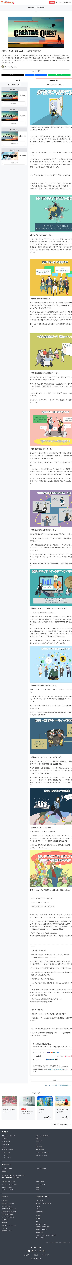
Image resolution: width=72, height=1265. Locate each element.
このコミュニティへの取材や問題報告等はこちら (57, 1085)
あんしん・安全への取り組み (43, 1203)
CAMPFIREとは (40, 1200)
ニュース (38, 1206)
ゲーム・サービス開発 (7, 1149)
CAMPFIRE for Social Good (9, 1209)
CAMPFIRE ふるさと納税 (8, 1217)
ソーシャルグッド (6, 1158)
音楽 (37, 1138)
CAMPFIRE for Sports (7, 1214)
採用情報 (36, 1255)
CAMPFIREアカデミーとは (8, 1181)
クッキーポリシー (40, 1238)
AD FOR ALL (5, 1220)
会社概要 (26, 1255)
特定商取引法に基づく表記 (43, 1227)
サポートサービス (40, 1184)
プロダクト (5, 1138)
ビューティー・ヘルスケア (42, 1152)
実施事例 (38, 1187)
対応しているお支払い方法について (58, 1069)
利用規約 (38, 1218)
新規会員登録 (67, 2)
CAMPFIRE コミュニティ (8, 1203)
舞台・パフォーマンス (41, 1155)
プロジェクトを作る (7, 1168)
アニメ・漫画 (5, 1144)
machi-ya (4, 1228)
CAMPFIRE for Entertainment (9, 1211)
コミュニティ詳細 (54, 80)
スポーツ (38, 1144)
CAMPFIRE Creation (7, 1206)
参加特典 (18, 80)
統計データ (39, 1190)
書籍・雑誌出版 (40, 1149)
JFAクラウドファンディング (9, 1225)
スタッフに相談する (41, 1168)
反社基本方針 (39, 1232)
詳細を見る (13, 103)
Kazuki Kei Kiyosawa (11, 67)
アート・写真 (5, 1155)
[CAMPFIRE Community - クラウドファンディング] (7, 2)
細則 (37, 1221)
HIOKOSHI (4, 1222)
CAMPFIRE (4, 1200)
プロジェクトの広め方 (7, 1190)
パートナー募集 (45, 1255)
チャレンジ (39, 1141)
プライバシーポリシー (41, 1224)
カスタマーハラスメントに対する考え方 (46, 1235)
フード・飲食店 (6, 1141)
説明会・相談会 (40, 1181)
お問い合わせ (39, 1211)
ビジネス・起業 (6, 1152)
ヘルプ (37, 1209)
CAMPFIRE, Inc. (36, 1258)
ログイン (60, 2)
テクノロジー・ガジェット (8, 1136)
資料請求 (52, 2)
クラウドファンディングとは (9, 1184)
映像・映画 (39, 1147)
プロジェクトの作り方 (7, 1187)
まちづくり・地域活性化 (42, 1136)
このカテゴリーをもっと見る (60, 1124)
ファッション (5, 1147)
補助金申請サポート (7, 1231)
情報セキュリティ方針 (41, 1229)
